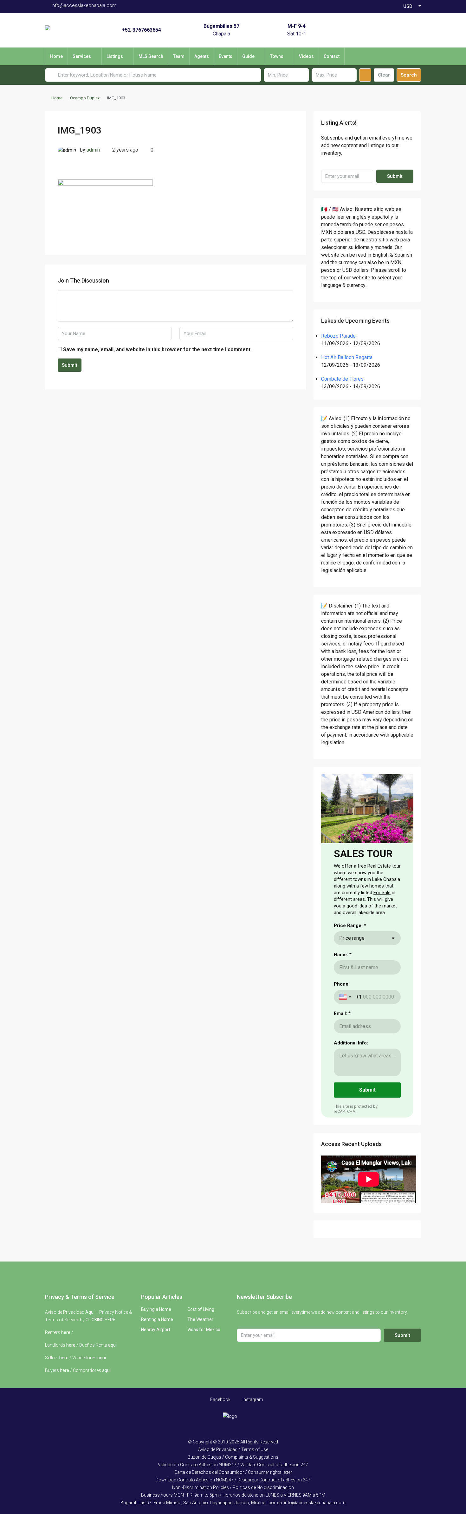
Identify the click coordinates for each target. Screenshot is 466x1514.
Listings (115, 56)
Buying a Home (156, 1309)
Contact (332, 56)
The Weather (200, 1319)
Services (82, 56)
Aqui (89, 1312)
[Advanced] (365, 75)
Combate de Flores (342, 379)
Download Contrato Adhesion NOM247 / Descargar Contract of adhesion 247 (233, 1479)
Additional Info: (351, 1043)
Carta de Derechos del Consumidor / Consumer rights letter (233, 1472)
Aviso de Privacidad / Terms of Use (233, 1449)
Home (56, 56)
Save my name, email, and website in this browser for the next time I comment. (157, 349)
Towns (276, 56)
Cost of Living (200, 1309)
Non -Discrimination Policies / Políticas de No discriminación (233, 1487)
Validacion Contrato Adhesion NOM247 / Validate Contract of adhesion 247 (233, 1464)
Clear (384, 75)
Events (225, 56)
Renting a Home (157, 1319)
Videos (306, 56)
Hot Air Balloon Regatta (346, 357)
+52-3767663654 (141, 30)
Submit (69, 365)
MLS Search (151, 56)
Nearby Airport (155, 1329)
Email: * (342, 1013)
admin (93, 150)
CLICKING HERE (100, 1319)
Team (178, 56)
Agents (201, 56)
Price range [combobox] (352, 938)
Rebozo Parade (338, 336)
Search (409, 75)
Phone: (342, 984)
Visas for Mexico (203, 1329)
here (65, 1332)
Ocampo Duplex (85, 98)
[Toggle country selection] (345, 997)
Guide (248, 56)
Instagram (252, 1399)
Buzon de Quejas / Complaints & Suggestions (233, 1457)
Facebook (219, 1399)
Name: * (343, 954)
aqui (112, 1345)
